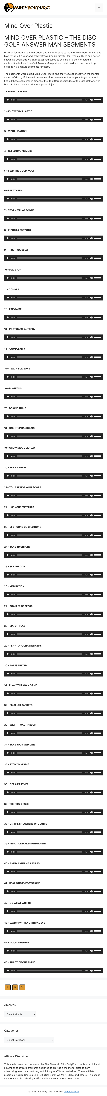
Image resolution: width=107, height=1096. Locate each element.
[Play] (7, 99)
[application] (53, 100)
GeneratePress (71, 1091)
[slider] (97, 99)
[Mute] (91, 99)
